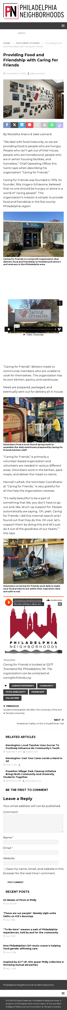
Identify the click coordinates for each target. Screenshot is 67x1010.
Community (47, 685)
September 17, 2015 (14, 752)
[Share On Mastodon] (59, 125)
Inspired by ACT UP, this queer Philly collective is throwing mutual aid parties (33, 963)
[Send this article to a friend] (37, 125)
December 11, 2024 (16, 73)
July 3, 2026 (10, 936)
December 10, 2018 (13, 781)
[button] (62, 25)
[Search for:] (33, 33)
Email (7, 848)
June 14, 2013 (11, 765)
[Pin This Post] (29, 125)
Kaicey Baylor (31, 781)
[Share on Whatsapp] (52, 125)
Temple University (52, 1006)
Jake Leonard (37, 73)
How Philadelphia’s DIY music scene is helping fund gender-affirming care (31, 947)
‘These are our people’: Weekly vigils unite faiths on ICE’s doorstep (29, 915)
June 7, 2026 (11, 952)
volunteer (12, 698)
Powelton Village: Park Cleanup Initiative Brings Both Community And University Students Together (29, 774)
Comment (10, 812)
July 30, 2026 (11, 903)
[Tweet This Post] (14, 125)
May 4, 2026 (11, 968)
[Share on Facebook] (7, 125)
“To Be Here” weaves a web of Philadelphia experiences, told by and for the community (30, 931)
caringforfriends (23, 685)
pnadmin (30, 752)
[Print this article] (44, 125)
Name (8, 837)
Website (9, 858)
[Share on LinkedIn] (22, 125)
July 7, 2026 (10, 920)
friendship (37, 692)
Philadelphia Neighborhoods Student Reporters (28, 985)
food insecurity (16, 692)
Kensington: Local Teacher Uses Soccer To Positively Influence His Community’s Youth (33, 747)
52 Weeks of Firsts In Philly (19, 900)
